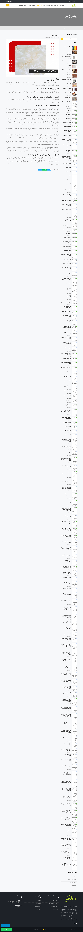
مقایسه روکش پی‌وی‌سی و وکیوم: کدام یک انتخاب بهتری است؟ (66, 509)
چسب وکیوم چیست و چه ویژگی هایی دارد (66, 542)
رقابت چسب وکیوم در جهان (66, 367)
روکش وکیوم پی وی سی (48, 5)
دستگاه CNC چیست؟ (67, 126)
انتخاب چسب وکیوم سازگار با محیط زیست (66, 333)
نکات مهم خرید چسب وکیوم (66, 434)
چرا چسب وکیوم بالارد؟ (66, 56)
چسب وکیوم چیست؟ (67, 163)
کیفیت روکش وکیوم (67, 250)
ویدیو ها (29, 5)
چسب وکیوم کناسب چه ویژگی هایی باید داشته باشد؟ (66, 440)
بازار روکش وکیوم (67, 259)
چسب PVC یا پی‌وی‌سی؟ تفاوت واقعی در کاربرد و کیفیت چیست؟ (66, 766)
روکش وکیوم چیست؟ (67, 88)
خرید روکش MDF (67, 114)
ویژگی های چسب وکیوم (66, 79)
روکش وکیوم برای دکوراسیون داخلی (67, 214)
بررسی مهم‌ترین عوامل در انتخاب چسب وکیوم (66, 594)
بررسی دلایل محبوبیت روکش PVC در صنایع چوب (66, 567)
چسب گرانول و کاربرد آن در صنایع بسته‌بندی (66, 536)
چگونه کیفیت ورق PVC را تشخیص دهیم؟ (66, 825)
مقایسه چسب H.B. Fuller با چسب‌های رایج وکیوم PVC (66, 845)
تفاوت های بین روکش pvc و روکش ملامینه (66, 51)
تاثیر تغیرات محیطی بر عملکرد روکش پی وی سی (66, 279)
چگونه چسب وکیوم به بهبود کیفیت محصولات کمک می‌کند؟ (66, 601)
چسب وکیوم (56, 5)
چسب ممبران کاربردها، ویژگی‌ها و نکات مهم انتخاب (66, 782)
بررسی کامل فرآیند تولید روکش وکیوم (66, 561)
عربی (8, 1)
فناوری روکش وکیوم (67, 246)
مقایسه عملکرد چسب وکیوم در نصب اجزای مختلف (67, 284)
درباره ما (25, 5)
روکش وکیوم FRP (73, 882)
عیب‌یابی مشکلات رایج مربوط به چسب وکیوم (67, 327)
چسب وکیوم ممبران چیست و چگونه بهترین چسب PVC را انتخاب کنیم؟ (66, 818)
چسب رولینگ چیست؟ (67, 577)
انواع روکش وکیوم (67, 92)
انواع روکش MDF (67, 118)
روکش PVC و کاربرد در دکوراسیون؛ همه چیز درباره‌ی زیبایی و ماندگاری (66, 797)
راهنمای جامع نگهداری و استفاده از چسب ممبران (66, 516)
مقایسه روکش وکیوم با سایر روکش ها (66, 404)
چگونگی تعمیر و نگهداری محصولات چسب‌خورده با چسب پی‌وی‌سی (66, 473)
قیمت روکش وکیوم (67, 83)
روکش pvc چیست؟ (67, 46)
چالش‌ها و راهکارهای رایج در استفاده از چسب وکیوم (66, 466)
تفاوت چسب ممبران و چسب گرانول (67, 184)
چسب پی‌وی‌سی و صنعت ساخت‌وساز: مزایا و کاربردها (66, 501)
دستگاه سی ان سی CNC (66, 60)
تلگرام (49, 169)
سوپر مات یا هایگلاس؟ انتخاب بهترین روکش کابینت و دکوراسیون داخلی (66, 864)
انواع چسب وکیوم (67, 237)
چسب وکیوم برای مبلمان (66, 209)
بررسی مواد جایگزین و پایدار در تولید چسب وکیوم (66, 348)
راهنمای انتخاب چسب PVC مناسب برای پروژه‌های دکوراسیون (66, 804)
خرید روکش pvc (68, 97)
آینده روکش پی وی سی (66, 263)
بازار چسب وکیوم (67, 430)
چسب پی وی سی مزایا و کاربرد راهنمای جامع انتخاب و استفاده (66, 789)
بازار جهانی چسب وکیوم (66, 358)
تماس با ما (21, 5)
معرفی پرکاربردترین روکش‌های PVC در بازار (66, 573)
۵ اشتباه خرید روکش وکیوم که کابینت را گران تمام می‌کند (66, 852)
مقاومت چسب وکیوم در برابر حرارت (66, 343)
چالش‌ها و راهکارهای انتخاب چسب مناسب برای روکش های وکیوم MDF (66, 157)
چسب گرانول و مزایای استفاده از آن (67, 145)
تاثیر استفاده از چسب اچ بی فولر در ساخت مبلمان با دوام (66, 622)
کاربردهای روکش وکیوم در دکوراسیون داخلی (66, 750)
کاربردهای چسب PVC (67, 422)
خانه (39, 900)
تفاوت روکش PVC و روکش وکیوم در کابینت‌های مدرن (66, 674)
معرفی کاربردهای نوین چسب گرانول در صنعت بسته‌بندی (66, 616)
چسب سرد (69, 175)
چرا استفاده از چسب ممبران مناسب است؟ (67, 189)
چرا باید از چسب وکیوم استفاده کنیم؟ (66, 418)
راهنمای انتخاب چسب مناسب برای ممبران (67, 633)
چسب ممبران (68, 167)
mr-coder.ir (36, 929)
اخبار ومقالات (37, 906)
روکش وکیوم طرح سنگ (66, 101)
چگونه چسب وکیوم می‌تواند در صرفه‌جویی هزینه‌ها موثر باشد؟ (66, 459)
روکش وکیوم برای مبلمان (66, 200)
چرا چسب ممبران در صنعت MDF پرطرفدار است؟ (66, 681)
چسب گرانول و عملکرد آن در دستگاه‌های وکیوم (66, 738)
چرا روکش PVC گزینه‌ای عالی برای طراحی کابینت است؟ (66, 529)
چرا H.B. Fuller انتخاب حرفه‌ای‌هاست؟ (66, 858)
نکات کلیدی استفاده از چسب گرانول (67, 755)
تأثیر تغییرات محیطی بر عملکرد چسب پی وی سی (66, 273)
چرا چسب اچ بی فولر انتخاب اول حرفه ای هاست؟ (67, 667)
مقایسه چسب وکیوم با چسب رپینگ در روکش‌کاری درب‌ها (66, 731)
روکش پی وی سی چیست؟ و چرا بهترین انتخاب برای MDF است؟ (66, 645)
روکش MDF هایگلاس (67, 122)
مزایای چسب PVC (67, 426)
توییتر (40, 169)
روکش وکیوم (68, 65)
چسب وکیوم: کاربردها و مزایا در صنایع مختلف (66, 447)
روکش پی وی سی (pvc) (66, 69)
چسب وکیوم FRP (67, 386)
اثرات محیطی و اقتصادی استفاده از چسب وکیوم (66, 296)
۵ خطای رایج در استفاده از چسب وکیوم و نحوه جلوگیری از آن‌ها (66, 831)
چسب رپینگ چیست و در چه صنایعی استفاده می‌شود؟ (66, 708)
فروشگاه (38, 903)
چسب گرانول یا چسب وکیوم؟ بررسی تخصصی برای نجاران (66, 700)
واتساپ (44, 169)
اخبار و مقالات (39, 5)
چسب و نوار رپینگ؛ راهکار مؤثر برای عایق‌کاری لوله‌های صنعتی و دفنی (66, 773)
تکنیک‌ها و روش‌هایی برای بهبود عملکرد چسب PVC (66, 481)
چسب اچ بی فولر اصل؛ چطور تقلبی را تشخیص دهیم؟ (66, 687)
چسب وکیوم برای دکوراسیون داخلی (67, 220)
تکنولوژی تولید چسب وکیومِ (66, 302)
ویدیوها (38, 909)
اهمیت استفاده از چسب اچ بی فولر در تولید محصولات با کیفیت (66, 548)
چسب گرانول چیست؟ (67, 135)
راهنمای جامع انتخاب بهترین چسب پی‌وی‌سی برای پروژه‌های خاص (66, 494)
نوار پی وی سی (68, 171)
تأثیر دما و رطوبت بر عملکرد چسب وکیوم (67, 452)
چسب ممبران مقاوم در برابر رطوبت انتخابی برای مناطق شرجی (66, 723)
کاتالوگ (33, 5)
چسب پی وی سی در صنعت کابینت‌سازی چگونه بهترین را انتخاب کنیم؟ (66, 715)
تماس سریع (6, 925)
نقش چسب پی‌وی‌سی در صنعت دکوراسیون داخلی (66, 488)
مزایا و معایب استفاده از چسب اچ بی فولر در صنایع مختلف (66, 522)
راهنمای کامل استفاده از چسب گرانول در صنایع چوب (66, 660)
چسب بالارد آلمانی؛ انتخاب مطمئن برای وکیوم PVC (66, 839)
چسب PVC (69, 179)
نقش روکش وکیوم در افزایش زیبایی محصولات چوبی (66, 583)
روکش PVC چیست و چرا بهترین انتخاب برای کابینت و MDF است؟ (66, 811)
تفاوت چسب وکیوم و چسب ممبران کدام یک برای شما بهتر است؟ (66, 653)
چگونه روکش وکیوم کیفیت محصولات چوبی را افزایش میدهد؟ (66, 411)
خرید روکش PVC (67, 390)
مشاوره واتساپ (7, 929)
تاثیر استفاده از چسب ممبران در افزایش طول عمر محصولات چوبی (66, 608)
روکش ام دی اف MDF (66, 110)
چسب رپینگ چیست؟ (67, 588)
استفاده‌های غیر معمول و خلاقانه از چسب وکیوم (66, 321)
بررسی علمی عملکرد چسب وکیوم (67, 307)
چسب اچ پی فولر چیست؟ (66, 311)
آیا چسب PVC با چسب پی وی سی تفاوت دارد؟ (66, 693)
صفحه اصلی (62, 5)
